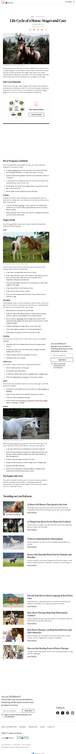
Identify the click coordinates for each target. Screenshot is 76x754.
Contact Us (50, 727)
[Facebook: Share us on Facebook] (30, 30)
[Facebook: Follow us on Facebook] (58, 713)
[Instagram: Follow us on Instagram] (73, 713)
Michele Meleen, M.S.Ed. (38, 24)
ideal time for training (21, 377)
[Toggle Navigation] (73, 2)
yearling (5, 341)
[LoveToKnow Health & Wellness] (23, 737)
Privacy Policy (16, 744)
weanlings (20, 319)
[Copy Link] (46, 30)
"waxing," (22, 205)
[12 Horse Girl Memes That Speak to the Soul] (13, 508)
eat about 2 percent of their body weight (34, 400)
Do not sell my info (6, 744)
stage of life (12, 224)
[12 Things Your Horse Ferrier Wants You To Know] (13, 525)
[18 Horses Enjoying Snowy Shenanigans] (13, 542)
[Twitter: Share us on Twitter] (34, 30)
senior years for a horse (18, 443)
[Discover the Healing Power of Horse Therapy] (13, 652)
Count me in (62, 360)
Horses (32, 16)
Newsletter (22, 727)
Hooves (8, 466)
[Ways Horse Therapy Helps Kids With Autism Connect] (13, 618)
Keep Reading (31, 512)
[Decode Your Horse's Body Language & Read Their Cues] (13, 601)
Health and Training (40, 16)
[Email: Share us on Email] (42, 30)
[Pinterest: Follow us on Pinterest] (68, 713)
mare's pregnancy (14, 170)
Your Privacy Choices (40, 753)
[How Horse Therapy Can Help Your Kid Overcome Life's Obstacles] (13, 635)
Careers (42, 727)
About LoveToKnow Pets (9, 727)
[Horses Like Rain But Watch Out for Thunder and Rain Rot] (13, 560)
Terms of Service (26, 744)
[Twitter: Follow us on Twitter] (63, 713)
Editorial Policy (33, 727)
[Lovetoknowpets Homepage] (7, 2)
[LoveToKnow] (7, 737)
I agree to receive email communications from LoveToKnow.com (59, 365)
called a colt (43, 374)
